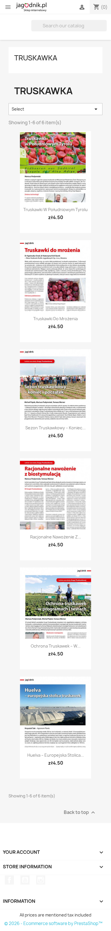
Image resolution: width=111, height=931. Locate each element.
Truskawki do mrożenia (55, 318)
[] (104, 29)
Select (55, 109)
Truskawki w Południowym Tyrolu (55, 209)
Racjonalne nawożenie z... (55, 537)
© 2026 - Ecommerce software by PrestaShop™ (53, 923)
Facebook (9, 880)
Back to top (80, 812)
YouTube (25, 880)
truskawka (35, 58)
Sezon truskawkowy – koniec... (55, 427)
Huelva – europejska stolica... (55, 755)
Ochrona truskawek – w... (56, 646)
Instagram (40, 880)
